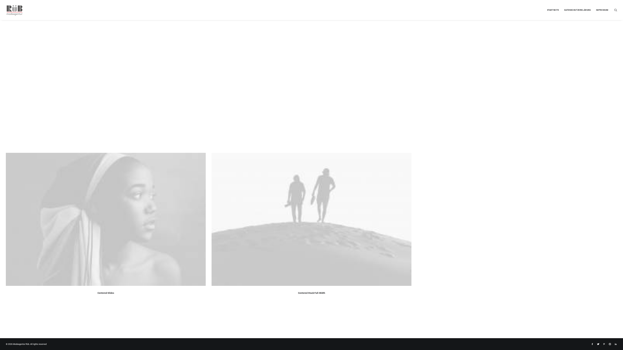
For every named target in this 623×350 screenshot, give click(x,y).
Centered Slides (106, 293)
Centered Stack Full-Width (311, 293)
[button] (615, 10)
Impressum (602, 10)
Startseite (553, 10)
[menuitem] (553, 10)
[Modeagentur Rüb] (14, 10)
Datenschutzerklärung (577, 10)
